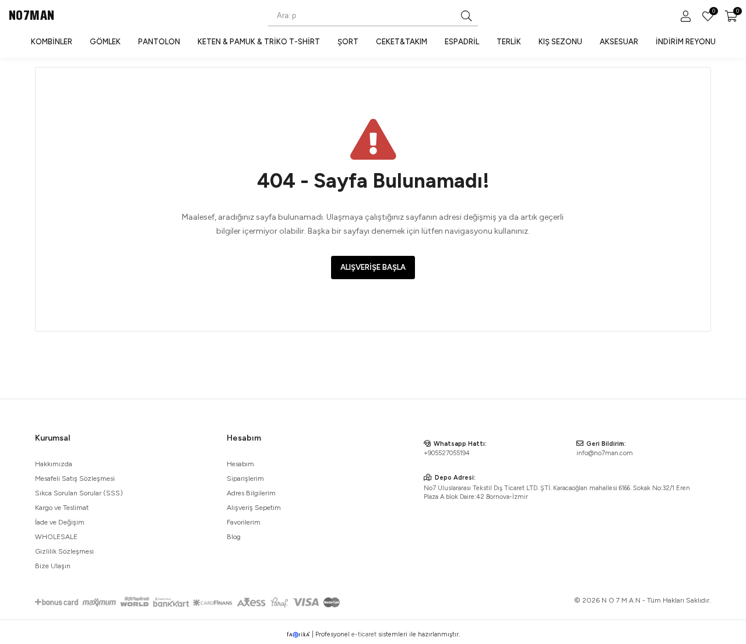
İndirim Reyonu (686, 41)
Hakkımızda (53, 464)
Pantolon (159, 41)
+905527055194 (447, 453)
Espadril (462, 41)
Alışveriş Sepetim (254, 508)
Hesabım (240, 464)
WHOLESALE (56, 537)
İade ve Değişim (60, 522)
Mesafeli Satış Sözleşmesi (75, 478)
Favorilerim (712, 12)
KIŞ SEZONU (560, 41)
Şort (347, 41)
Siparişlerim (245, 478)
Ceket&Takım (401, 41)
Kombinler (51, 41)
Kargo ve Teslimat (62, 508)
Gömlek (105, 41)
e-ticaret (363, 634)
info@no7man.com (604, 453)
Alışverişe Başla (373, 267)
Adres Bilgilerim (251, 493)
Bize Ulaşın (53, 566)
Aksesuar (619, 41)
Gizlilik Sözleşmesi (64, 551)
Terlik (509, 41)
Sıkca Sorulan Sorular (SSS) (79, 493)
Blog (234, 537)
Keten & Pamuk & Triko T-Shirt (259, 41)
